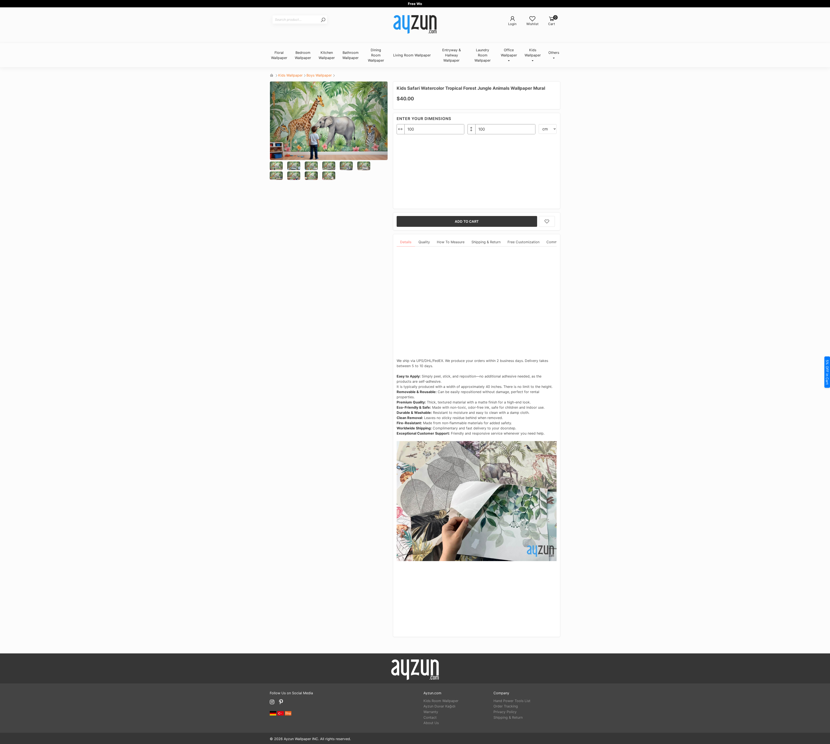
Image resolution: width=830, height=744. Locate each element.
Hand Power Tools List (511, 701)
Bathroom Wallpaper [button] (350, 55)
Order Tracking (505, 706)
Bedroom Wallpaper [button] (303, 55)
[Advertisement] (477, 169)
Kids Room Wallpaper (440, 701)
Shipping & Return (508, 717)
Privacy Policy (505, 712)
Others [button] (553, 52)
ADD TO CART (467, 221)
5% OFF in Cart (827, 372)
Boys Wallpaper (319, 75)
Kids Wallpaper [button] (533, 52)
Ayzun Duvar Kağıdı (439, 706)
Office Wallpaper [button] (509, 52)
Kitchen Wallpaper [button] (327, 55)
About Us (431, 723)
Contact (430, 717)
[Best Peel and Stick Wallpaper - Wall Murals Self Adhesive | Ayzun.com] (415, 25)
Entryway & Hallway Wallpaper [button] (451, 55)
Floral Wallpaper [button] (279, 55)
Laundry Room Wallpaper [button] (482, 55)
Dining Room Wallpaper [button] (376, 55)
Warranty (430, 712)
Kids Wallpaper (290, 75)
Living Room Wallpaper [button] (412, 55)
